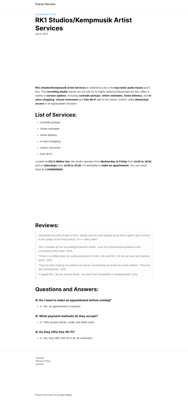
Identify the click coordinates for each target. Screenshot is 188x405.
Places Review (45, 4)
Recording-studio (45, 14)
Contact (40, 364)
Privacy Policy (43, 361)
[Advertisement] (94, 60)
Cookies (40, 358)
